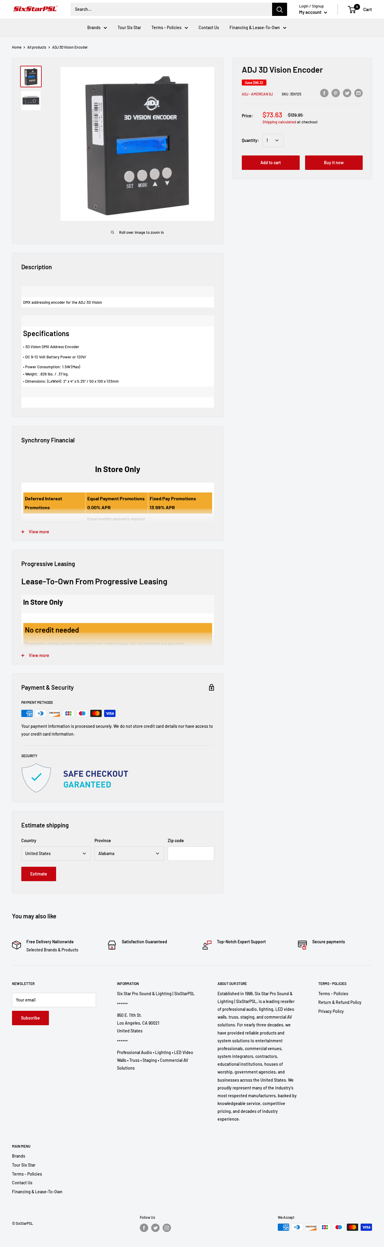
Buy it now (334, 162)
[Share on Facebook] (324, 93)
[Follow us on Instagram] (167, 1228)
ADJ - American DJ (257, 94)
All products (36, 47)
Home (16, 47)
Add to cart (270, 162)
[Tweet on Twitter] (347, 93)
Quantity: (250, 140)
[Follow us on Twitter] (155, 1228)
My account (310, 12)
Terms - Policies (167, 27)
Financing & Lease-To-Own (255, 27)
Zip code (176, 840)
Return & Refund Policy (340, 1002)
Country (28, 840)
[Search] (279, 9)
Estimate (38, 873)
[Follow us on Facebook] (144, 1228)
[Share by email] (358, 93)
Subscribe (30, 1017)
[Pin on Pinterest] (336, 93)
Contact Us (209, 27)
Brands (93, 27)
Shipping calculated (279, 121)
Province (102, 840)
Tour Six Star (129, 27)
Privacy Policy (331, 1011)
